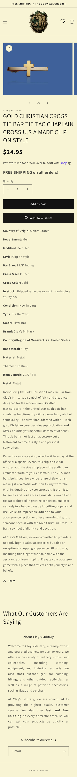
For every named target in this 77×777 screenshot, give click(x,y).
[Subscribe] (64, 751)
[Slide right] (47, 102)
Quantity (8, 181)
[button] (5, 21)
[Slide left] (29, 102)
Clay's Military (42, 770)
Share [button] (11, 581)
